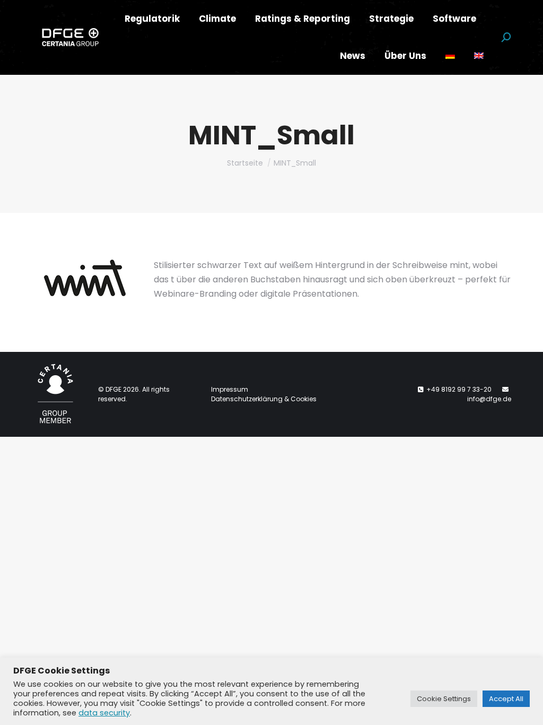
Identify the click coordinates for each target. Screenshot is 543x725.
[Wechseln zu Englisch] (479, 56)
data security (104, 712)
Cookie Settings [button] (444, 699)
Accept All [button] (506, 699)
